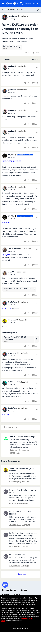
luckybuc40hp (14, 566)
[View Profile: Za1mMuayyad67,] (6, 513)
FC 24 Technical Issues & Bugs (13, 10)
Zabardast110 (14, 503)
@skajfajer (6, 161)
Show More (22, 574)
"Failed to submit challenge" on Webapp (21, 469)
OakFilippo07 (13, 382)
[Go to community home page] (9, 3)
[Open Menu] (37, 9)
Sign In (35, 3)
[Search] (21, 3)
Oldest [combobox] (34, 60)
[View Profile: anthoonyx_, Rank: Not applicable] (4, 354)
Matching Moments (17, 555)
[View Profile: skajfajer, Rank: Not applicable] (4, 67)
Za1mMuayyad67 (15, 525)
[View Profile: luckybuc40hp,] (6, 556)
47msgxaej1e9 (14, 546)
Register (27, 3)
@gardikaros (16, 161)
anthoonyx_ (12, 353)
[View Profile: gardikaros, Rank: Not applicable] (5, 17)
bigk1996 (11, 272)
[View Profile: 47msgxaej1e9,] (6, 535)
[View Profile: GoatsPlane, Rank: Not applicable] (4, 303)
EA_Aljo (11, 155)
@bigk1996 (6, 308)
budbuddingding (15, 482)
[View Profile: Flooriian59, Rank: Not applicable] (4, 321)
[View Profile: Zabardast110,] (6, 491)
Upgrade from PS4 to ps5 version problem (23, 491)
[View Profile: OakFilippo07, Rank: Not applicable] (4, 383)
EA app (24, 590)
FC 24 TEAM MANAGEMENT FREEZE (20, 513)
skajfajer (11, 66)
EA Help (6, 594)
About (17, 594)
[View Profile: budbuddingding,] (6, 470)
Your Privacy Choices (20, 629)
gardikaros (13, 16)
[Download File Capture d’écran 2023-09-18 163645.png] (36, 339)
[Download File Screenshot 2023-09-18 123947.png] (34, 289)
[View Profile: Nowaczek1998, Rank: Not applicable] (4, 249)
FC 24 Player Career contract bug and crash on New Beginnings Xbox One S (23, 534)
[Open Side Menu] (3, 3)
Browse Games (9, 590)
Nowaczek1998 (14, 248)
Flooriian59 (12, 320)
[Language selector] (15, 3)
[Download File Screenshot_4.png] (20, 47)
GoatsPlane (12, 302)
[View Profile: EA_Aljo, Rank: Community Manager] (4, 156)
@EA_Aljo (6, 254)
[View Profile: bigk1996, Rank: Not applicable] (4, 273)
